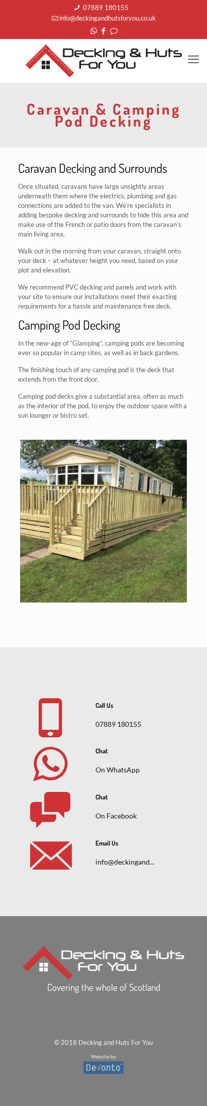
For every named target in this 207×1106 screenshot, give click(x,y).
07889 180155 (105, 8)
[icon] (114, 30)
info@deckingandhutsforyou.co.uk (107, 18)
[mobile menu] (193, 59)
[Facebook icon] (104, 30)
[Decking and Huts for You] (103, 60)
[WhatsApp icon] (93, 30)
